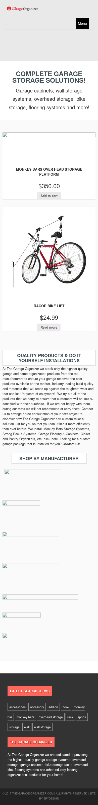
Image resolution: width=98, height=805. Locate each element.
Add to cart (49, 195)
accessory (37, 707)
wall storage (42, 727)
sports (82, 717)
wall (27, 727)
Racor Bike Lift (49, 305)
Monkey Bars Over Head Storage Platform (49, 172)
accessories (17, 707)
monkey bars (25, 717)
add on (53, 707)
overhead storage (51, 717)
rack (70, 717)
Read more (48, 327)
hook (66, 707)
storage (14, 727)
